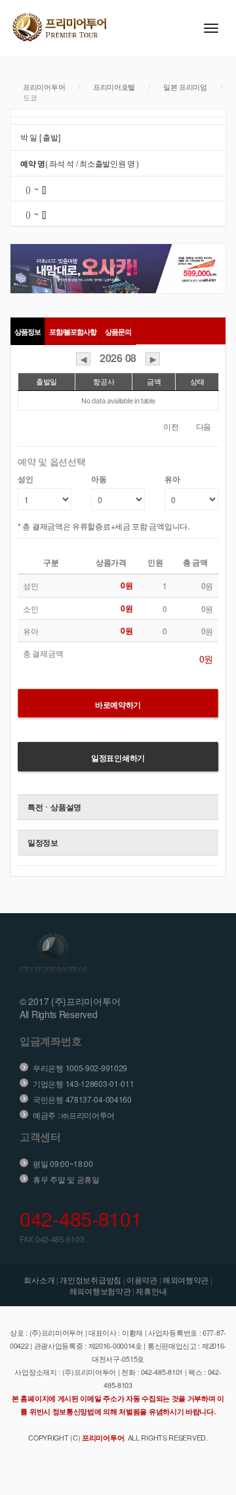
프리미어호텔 (114, 86)
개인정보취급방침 (90, 1279)
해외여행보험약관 (100, 1290)
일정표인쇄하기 (118, 758)
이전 (170, 426)
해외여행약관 (185, 1279)
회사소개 (39, 1279)
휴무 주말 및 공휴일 (66, 1179)
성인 (25, 479)
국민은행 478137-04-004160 (82, 1099)
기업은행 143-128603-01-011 (83, 1083)
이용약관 (142, 1279)
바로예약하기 (118, 704)
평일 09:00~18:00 (63, 1163)
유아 (172, 479)
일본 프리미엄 (185, 86)
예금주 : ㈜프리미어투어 (74, 1114)
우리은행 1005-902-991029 (80, 1067)
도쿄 (30, 97)
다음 (203, 426)
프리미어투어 (44, 86)
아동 (98, 479)
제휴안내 (151, 1290)
